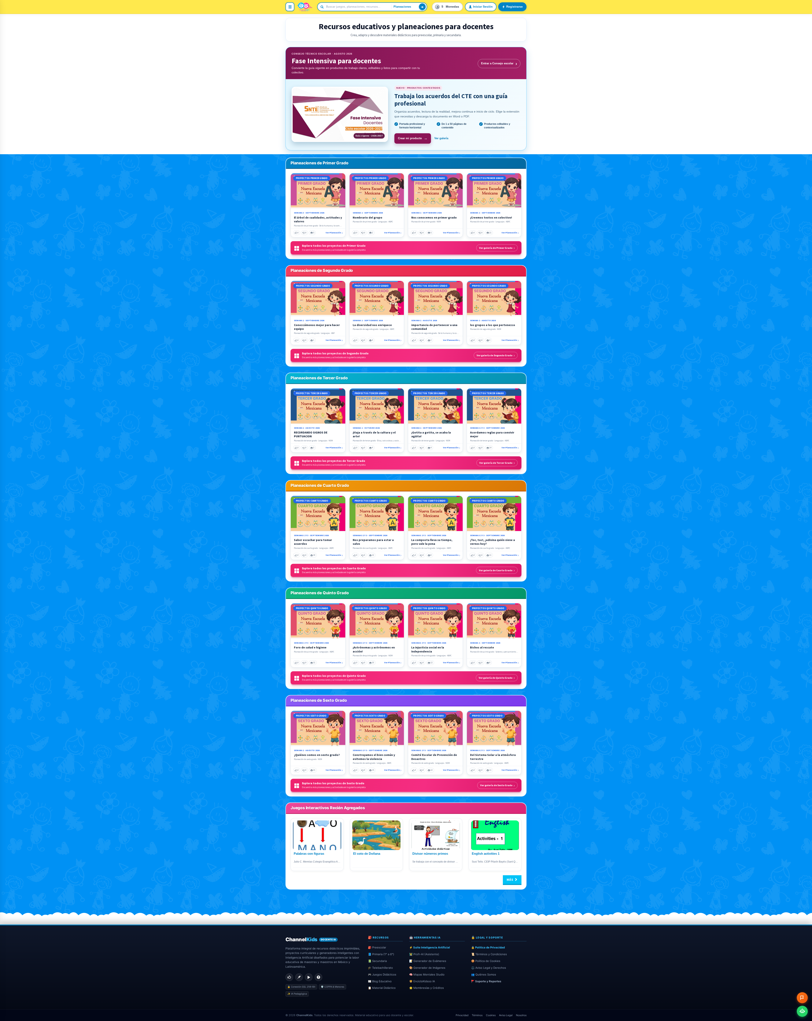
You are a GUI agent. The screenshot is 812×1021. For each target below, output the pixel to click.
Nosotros (521, 1015)
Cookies (491, 1015)
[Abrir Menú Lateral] (289, 6)
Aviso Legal (506, 1015)
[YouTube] (309, 977)
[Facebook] (289, 977)
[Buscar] (422, 6)
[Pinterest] (299, 977)
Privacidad (462, 1015)
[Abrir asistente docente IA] (802, 1011)
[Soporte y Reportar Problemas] (802, 997)
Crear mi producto (412, 138)
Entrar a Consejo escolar (499, 63)
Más (510, 880)
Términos (477, 1015)
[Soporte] (318, 977)
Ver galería (441, 138)
